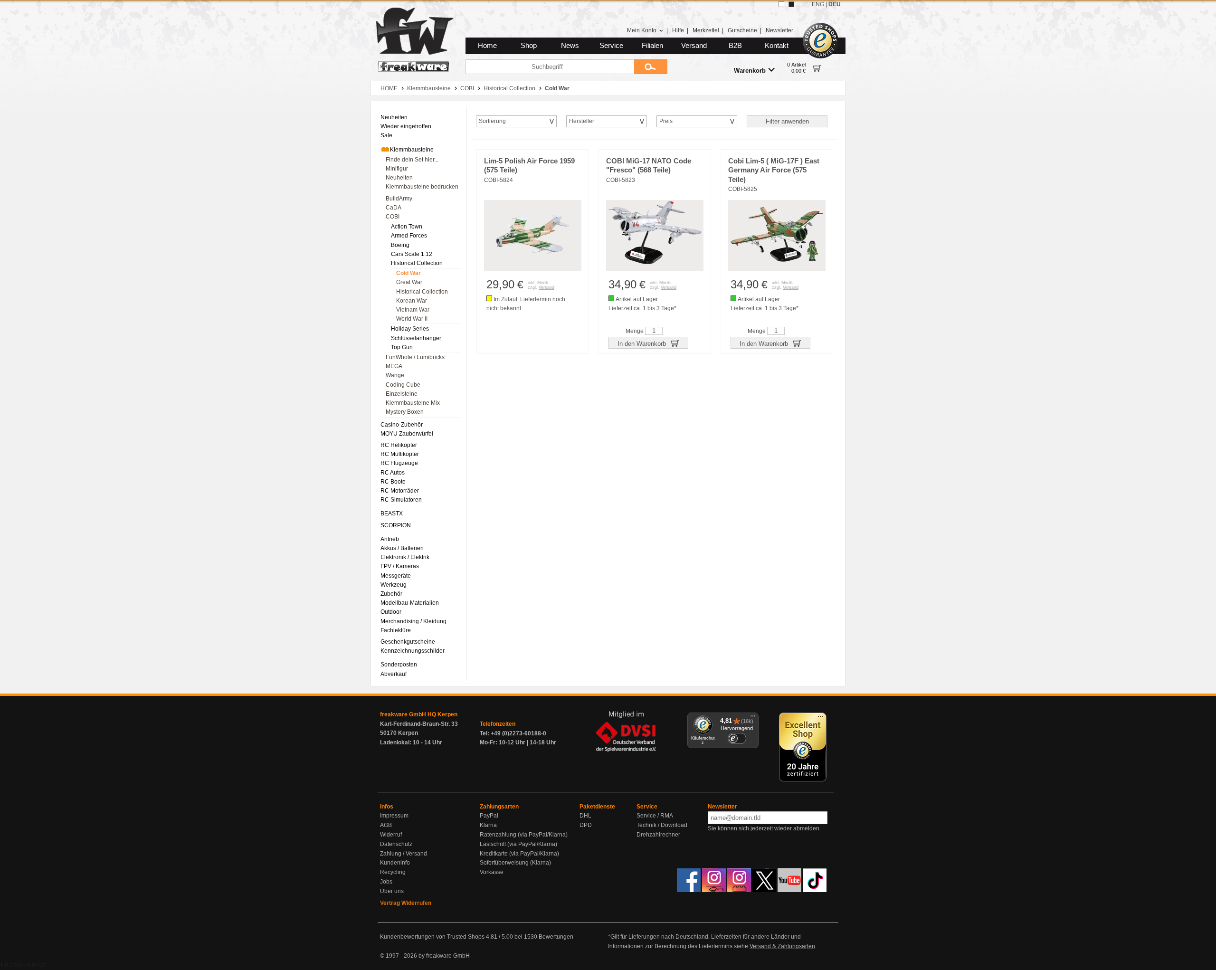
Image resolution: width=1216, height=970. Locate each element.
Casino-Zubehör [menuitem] (401, 424)
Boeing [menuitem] (400, 245)
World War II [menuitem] (412, 318)
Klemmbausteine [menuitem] (412, 149)
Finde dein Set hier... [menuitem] (412, 159)
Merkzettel (706, 30)
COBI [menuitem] (392, 216)
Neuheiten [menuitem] (394, 117)
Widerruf (391, 834)
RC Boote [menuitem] (393, 481)
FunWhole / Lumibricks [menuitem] (415, 357)
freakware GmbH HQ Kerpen (418, 714)
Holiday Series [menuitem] (410, 328)
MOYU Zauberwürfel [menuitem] (406, 433)
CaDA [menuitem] (393, 207)
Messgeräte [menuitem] (395, 575)
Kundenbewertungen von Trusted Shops (432, 936)
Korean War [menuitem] (411, 300)
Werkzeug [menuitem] (393, 584)
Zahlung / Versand (403, 853)
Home (487, 45)
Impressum (394, 815)
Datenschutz (396, 844)
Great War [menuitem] (409, 282)
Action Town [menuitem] (406, 226)
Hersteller (581, 121)
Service (611, 45)
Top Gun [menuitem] (402, 347)
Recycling (393, 872)
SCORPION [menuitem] (395, 525)
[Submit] (650, 66)
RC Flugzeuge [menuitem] (399, 463)
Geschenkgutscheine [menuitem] (407, 641)
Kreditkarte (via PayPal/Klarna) (519, 853)
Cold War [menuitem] (408, 273)
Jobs (386, 881)
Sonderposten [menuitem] (398, 664)
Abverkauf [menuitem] (393, 674)
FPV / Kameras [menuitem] (399, 566)
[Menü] (753, 718)
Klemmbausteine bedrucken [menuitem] (422, 186)
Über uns (392, 891)
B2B (735, 45)
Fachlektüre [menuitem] (395, 630)
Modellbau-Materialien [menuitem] (409, 602)
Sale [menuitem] (386, 135)
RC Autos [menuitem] (392, 472)
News (570, 45)
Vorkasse (492, 872)
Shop (529, 45)
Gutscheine (742, 30)
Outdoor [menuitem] (390, 612)
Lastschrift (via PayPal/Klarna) (518, 844)
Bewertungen (556, 936)
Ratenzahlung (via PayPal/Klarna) (524, 834)
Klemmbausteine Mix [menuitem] (413, 402)
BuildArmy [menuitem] (399, 198)
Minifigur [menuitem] (397, 168)
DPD (586, 825)
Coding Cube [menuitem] (403, 384)
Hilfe (678, 30)
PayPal (489, 815)
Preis (666, 121)
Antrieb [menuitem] (389, 539)
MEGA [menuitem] (394, 366)
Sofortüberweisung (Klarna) (515, 862)
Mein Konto (641, 30)
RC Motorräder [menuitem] (399, 490)
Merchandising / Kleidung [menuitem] (413, 621)
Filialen (652, 45)
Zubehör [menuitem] (391, 593)
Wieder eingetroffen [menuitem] (405, 126)
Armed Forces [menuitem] (409, 235)
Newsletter (779, 30)
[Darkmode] (791, 4)
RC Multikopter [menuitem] (399, 454)
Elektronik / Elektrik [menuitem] (404, 557)
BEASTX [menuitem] (391, 513)
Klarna (488, 825)
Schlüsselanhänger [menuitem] (416, 338)
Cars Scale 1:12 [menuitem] (411, 254)
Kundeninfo (395, 862)
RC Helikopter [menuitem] (398, 445)
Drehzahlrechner (658, 834)
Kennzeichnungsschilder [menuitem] (412, 650)
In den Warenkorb (643, 343)
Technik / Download (661, 825)
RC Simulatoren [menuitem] (401, 499)
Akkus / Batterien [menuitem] (402, 548)
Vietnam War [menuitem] (412, 309)
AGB (386, 825)
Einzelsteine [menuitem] (402, 393)
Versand (694, 45)
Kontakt (776, 45)
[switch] (737, 738)
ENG (818, 4)
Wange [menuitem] (395, 375)
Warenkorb (750, 70)
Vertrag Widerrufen (405, 903)
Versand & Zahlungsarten (782, 946)
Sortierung (492, 121)
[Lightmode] (781, 4)
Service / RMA (654, 815)
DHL (585, 815)
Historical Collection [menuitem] (417, 263)
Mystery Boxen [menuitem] (405, 412)
